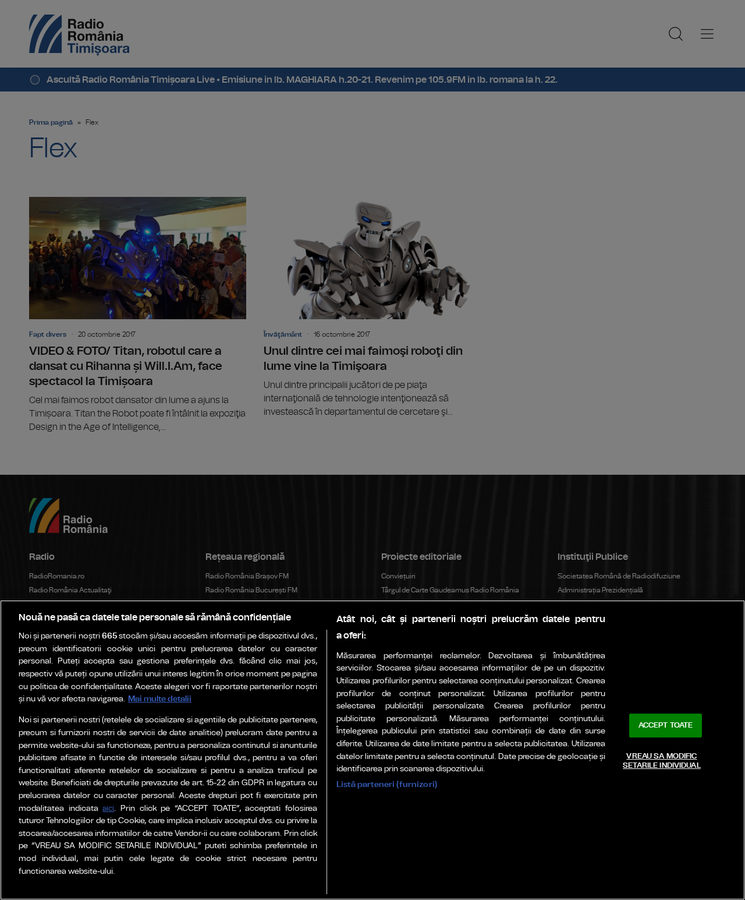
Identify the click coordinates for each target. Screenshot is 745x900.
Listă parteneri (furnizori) (386, 784)
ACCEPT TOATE (665, 725)
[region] (372, 750)
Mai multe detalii (159, 698)
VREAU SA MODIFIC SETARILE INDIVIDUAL (661, 761)
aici (108, 809)
